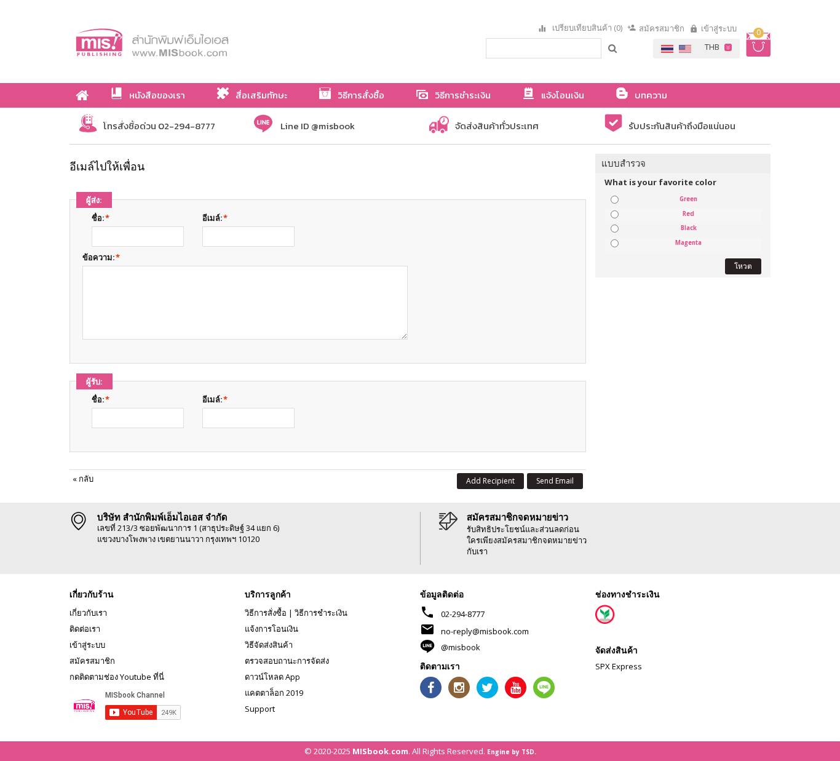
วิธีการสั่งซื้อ (266, 612)
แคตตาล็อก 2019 (274, 692)
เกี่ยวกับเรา (88, 612)
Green (688, 199)
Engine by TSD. (511, 751)
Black (689, 228)
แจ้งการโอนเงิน (271, 628)
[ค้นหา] (613, 48)
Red (688, 214)
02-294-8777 (463, 614)
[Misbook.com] (186, 41)
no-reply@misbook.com (485, 631)
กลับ (83, 478)
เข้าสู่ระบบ (719, 28)
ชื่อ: (98, 217)
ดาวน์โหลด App (272, 676)
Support (260, 708)
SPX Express (618, 666)
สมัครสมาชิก (661, 28)
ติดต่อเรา (84, 628)
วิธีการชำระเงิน (321, 612)
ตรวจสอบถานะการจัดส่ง (287, 660)
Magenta (688, 243)
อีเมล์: (212, 217)
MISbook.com (380, 751)
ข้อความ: (98, 257)
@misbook (460, 647)
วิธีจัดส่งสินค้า (269, 644)
